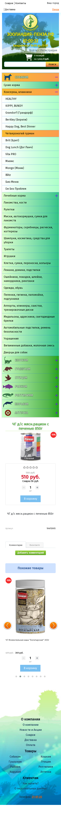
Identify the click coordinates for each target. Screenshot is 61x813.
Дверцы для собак (15, 352)
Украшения (11, 338)
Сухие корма (12, 85)
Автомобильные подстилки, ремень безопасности (27, 329)
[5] (36, 467)
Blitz (8, 174)
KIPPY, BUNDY (14, 105)
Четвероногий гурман (19, 133)
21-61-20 (37, 797)
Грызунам (22, 369)
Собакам (21, 77)
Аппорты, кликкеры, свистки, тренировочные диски (23, 307)
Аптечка (21, 413)
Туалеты (9, 249)
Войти (33, 50)
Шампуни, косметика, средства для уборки (27, 240)
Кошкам (21, 360)
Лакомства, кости (15, 202)
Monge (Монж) (14, 168)
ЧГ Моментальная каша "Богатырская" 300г (27, 640)
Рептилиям (24, 395)
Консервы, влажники (18, 92)
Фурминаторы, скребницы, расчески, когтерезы (28, 229)
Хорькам (21, 404)
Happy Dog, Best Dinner (20, 126)
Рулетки (9, 209)
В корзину (30, 668)
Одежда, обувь (13, 287)
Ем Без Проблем (15, 188)
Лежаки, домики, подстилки (22, 270)
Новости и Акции (30, 729)
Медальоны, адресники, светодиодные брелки (29, 318)
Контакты (20, 3)
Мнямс (9, 161)
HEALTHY (10, 98)
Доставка (10, 9)
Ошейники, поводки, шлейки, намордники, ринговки (23, 279)
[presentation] (7, 625)
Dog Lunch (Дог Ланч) (19, 147)
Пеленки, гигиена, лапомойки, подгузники (24, 296)
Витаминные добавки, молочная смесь (29, 345)
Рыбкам (21, 386)
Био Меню (12, 181)
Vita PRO (10, 154)
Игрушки (9, 256)
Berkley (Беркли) (16, 119)
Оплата (30, 745)
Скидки (9, 3)
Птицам (21, 378)
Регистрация (48, 50)
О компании (30, 724)
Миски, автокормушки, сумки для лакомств (25, 218)
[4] (33, 467)
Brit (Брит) (12, 140)
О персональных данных (30, 788)
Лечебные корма (15, 195)
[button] (16, 676)
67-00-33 (30, 40)
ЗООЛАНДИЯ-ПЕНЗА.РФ (30, 34)
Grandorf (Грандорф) (19, 112)
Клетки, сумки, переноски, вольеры (27, 263)
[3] (30, 467)
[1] (24, 467)
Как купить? (30, 783)
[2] (27, 467)
